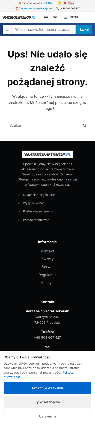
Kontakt (47, 251)
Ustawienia (47, 416)
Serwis (47, 266)
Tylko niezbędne (47, 402)
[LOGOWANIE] (46, 17)
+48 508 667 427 (47, 337)
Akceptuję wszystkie (48, 388)
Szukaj (84, 29)
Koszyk (47, 282)
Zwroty (47, 259)
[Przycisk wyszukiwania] (84, 125)
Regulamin (47, 274)
